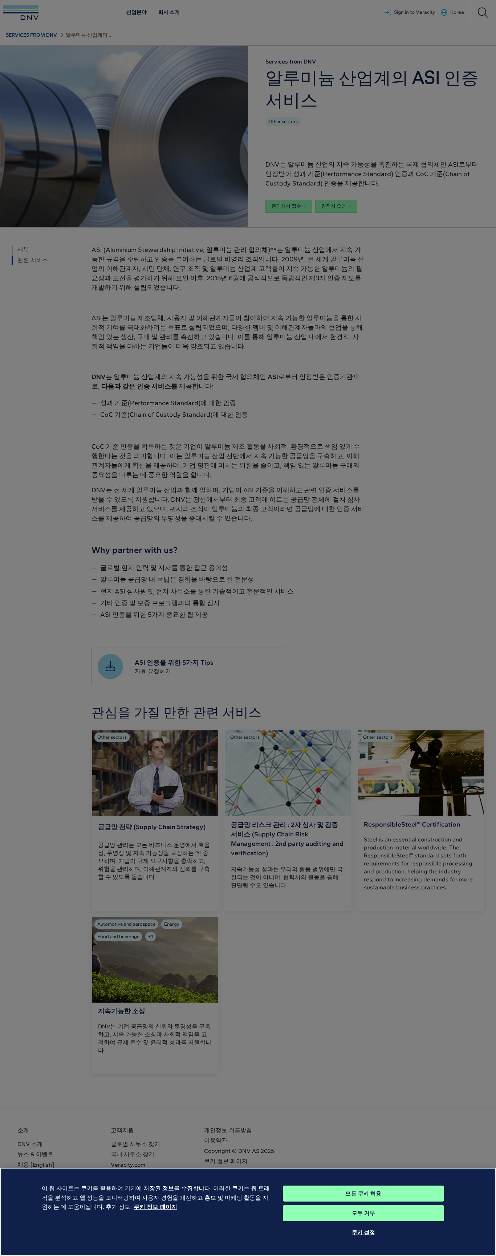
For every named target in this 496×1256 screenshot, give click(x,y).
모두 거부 (363, 1213)
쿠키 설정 (363, 1232)
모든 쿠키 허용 (363, 1193)
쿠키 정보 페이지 (155, 1206)
